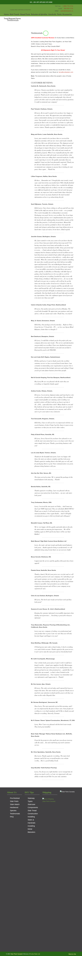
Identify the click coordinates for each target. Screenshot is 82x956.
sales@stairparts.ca (66, 11)
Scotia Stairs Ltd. (35, 954)
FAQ (12, 817)
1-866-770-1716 (68, 6)
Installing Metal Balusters (31, 829)
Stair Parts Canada (22, 7)
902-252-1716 (68, 8)
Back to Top (72, 954)
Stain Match (15, 804)
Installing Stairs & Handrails (31, 820)
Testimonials (15, 814)
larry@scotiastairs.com (66, 72)
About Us (11, 792)
